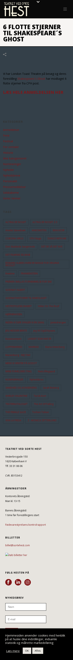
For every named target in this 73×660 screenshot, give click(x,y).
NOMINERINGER (14, 379)
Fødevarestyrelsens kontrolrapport (25, 524)
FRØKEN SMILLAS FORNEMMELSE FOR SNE (28, 281)
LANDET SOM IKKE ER (39, 339)
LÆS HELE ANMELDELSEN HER (33, 92)
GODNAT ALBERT (15, 290)
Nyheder (8, 170)
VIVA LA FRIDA (13, 420)
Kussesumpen (13, 339)
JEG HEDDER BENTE (16, 330)
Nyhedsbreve (11, 175)
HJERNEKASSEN (13, 314)
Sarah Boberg (51, 387)
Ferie (6, 135)
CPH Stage (35, 238)
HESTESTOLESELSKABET (18, 306)
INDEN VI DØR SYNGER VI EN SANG (24, 322)
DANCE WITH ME (57, 238)
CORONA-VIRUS (14, 238)
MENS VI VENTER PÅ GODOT (21, 363)
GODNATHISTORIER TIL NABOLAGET (26, 298)
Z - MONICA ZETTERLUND (42, 420)
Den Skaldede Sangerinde (20, 246)
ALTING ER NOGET (15, 222)
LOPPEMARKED (13, 347)
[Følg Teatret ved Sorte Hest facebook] (8, 582)
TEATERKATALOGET (16, 404)
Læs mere (13, 651)
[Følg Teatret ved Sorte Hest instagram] (27, 582)
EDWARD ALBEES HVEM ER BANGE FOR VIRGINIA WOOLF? (32, 264)
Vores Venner (11, 198)
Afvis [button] (38, 650)
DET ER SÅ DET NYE (51, 246)
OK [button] (27, 650)
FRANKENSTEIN (29, 273)
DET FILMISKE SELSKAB (17, 254)
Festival (8, 141)
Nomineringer (12, 164)
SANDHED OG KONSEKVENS (21, 387)
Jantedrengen (58, 322)
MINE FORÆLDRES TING (18, 371)
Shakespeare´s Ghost (31, 79)
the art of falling (44, 404)
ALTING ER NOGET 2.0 (44, 222)
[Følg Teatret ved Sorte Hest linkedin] (18, 582)
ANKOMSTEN (39, 230)
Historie (8, 153)
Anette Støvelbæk (15, 230)
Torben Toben (40, 412)
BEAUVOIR (58, 230)
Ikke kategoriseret (15, 158)
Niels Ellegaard (46, 371)
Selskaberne (11, 193)
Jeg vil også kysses (44, 330)
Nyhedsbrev (37, 379)
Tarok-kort (40, 396)
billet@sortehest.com (17, 545)
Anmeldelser (11, 130)
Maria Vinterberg (54, 347)
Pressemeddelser (14, 187)
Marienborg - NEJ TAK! (17, 355)
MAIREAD (34, 347)
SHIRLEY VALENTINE (16, 396)
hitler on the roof (48, 306)
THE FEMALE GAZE (15, 412)
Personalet (10, 181)
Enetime (10, 273)
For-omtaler (11, 147)
